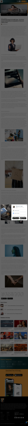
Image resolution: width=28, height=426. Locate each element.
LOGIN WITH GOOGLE (17, 210)
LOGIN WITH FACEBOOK (16, 213)
